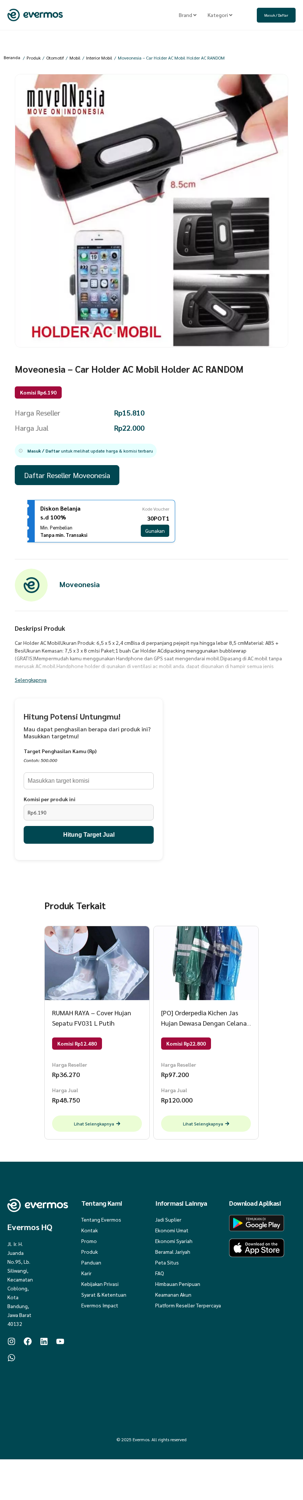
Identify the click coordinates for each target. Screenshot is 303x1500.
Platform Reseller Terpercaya (188, 1305)
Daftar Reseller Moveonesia (67, 475)
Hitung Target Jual (89, 835)
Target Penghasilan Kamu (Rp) (60, 751)
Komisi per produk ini (49, 799)
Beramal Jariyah (172, 1251)
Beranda (12, 57)
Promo (89, 1240)
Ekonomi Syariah (174, 1240)
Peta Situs (167, 1262)
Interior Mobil (99, 58)
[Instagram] (11, 1341)
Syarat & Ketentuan (103, 1294)
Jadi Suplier (168, 1219)
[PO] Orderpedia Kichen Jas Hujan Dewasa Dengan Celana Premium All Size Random (204, 1022)
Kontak (89, 1230)
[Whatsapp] (11, 1358)
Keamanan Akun (173, 1294)
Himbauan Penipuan (177, 1283)
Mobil (75, 58)
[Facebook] (28, 1341)
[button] (86, 451)
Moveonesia (79, 584)
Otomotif (55, 58)
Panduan (91, 1262)
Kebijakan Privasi (100, 1283)
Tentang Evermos (101, 1219)
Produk (34, 58)
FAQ (159, 1273)
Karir (86, 1273)
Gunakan (155, 530)
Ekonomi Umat (171, 1230)
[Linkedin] (44, 1341)
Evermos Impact (99, 1305)
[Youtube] (60, 1341)
